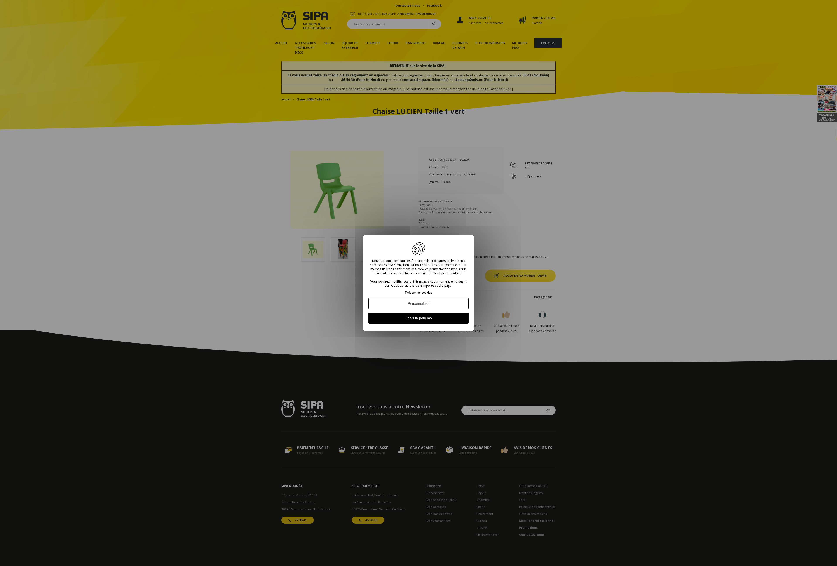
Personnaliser (418, 303)
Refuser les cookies (418, 292)
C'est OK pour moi (419, 318)
